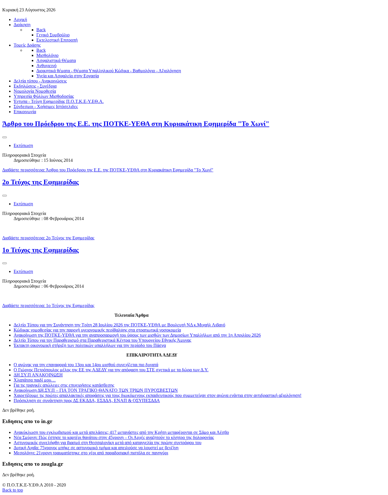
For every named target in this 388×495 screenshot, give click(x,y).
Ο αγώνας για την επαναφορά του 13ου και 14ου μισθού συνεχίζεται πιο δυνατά (86, 364)
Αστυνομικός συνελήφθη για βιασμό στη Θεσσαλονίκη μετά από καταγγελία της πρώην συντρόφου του (107, 442)
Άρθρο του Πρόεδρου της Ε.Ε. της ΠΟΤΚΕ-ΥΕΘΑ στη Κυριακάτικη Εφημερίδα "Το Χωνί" (135, 123)
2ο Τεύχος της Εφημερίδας (40, 182)
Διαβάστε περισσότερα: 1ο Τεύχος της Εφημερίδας (48, 305)
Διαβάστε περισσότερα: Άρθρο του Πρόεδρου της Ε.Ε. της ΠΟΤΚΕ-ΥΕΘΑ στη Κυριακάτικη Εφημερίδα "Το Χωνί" (107, 169)
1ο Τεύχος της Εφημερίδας (40, 250)
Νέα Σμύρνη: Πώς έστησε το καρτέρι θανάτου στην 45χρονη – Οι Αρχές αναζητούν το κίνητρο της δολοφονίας (114, 437)
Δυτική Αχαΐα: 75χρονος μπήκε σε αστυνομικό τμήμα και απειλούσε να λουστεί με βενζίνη (96, 447)
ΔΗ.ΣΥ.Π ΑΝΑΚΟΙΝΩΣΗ (38, 374)
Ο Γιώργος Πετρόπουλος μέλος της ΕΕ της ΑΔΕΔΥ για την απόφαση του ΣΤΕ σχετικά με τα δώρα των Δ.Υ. (111, 369)
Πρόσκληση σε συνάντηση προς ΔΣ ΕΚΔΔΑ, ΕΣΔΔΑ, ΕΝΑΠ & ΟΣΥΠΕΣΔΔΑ (87, 400)
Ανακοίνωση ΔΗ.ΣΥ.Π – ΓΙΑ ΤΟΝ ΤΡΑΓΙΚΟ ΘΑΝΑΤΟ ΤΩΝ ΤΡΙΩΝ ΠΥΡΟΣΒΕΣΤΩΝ (96, 390)
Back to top (12, 490)
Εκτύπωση (23, 145)
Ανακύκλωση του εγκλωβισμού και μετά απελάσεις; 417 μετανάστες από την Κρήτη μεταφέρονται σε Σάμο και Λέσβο (121, 432)
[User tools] (4, 137)
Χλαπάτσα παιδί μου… (35, 380)
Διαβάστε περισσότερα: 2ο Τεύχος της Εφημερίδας (48, 237)
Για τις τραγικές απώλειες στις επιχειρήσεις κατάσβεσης (64, 385)
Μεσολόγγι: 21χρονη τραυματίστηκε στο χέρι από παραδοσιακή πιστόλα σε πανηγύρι (91, 452)
